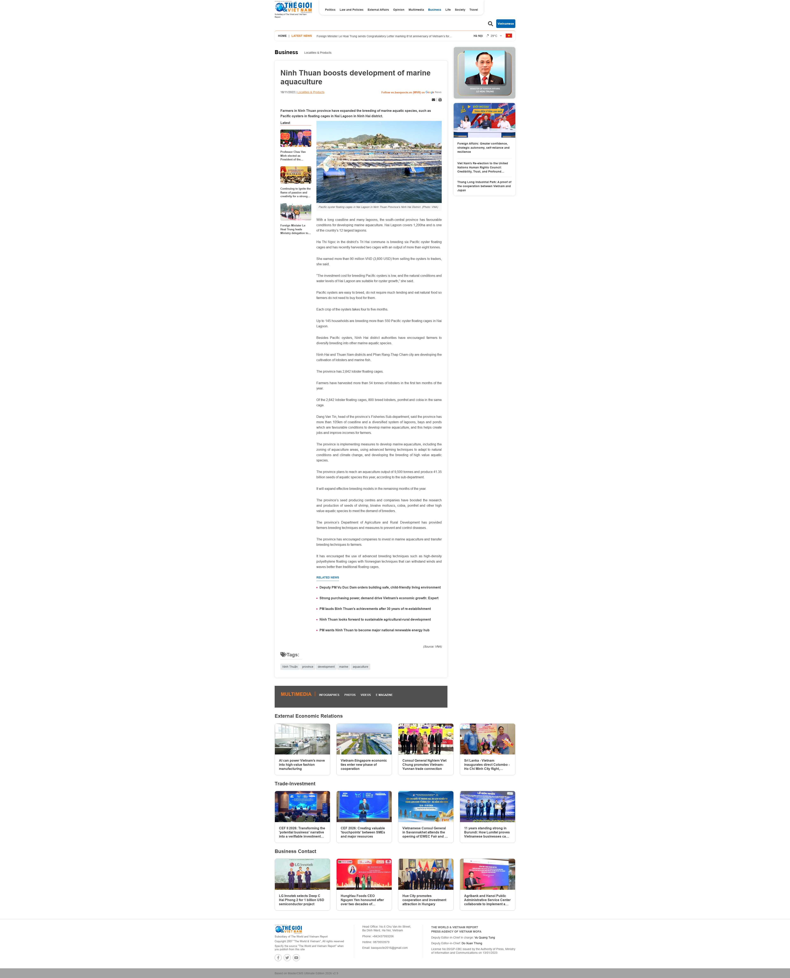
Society (460, 9)
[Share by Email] (433, 100)
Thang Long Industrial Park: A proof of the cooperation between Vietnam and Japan (484, 186)
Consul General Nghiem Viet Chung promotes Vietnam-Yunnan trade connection (424, 765)
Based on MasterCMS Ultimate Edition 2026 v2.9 (306, 973)
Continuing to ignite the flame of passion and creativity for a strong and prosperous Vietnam (295, 192)
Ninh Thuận (290, 666)
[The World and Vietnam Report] (288, 928)
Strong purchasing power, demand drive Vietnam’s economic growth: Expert (378, 598)
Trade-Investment (295, 784)
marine (343, 666)
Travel (473, 9)
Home (282, 35)
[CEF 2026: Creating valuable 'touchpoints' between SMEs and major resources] (364, 806)
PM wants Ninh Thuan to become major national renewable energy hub (374, 630)
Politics (330, 9)
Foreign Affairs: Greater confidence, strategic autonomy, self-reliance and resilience (483, 147)
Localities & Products (317, 52)
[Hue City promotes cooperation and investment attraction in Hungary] (425, 874)
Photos (350, 694)
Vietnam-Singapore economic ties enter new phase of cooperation (364, 765)
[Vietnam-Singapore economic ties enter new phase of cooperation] (364, 739)
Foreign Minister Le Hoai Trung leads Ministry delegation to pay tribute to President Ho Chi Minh (295, 229)
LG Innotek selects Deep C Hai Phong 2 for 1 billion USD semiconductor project (301, 900)
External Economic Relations (309, 716)
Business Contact (295, 851)
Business (434, 9)
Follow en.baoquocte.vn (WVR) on (403, 92)
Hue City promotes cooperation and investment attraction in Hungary (424, 900)
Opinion (398, 9)
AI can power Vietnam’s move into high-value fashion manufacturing (302, 765)
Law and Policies (352, 9)
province (307, 666)
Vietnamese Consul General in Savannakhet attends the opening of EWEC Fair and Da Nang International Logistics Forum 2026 (425, 832)
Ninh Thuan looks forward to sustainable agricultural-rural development (375, 619)
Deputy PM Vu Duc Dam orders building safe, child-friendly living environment (380, 587)
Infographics (329, 694)
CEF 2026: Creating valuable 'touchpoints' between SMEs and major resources (363, 832)
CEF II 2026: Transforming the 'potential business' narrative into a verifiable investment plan (302, 832)
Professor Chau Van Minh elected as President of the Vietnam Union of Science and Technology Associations (293, 155)
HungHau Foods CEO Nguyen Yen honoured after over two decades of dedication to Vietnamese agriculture (362, 900)
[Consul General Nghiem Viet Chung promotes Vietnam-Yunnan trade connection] (425, 739)
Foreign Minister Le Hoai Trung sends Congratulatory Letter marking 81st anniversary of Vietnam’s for (384, 36)
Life (448, 9)
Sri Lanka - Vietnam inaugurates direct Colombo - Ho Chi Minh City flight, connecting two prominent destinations (487, 765)
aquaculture (360, 666)
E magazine (384, 694)
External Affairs (378, 9)
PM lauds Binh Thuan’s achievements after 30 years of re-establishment (375, 609)
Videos (366, 694)
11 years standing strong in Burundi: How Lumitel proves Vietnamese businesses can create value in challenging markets (487, 832)
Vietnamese (506, 23)
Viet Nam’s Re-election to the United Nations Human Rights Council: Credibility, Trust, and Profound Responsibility (482, 168)
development (326, 666)
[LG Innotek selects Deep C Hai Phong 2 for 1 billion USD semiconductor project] (302, 874)
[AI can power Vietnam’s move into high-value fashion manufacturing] (302, 739)
